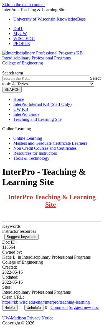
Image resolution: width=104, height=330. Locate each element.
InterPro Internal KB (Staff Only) (42, 104)
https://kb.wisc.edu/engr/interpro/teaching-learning (46, 302)
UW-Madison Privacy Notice (27, 318)
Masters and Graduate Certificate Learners (50, 143)
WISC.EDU (24, 38)
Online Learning (27, 138)
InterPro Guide (26, 114)
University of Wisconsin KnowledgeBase (49, 19)
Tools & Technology (31, 158)
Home (18, 99)
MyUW (20, 33)
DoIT (18, 28)
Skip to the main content (23, 4)
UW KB (20, 109)
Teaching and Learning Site (37, 119)
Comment (59, 307)
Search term (12, 73)
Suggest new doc (84, 307)
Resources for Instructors (35, 153)
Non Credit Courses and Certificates (45, 148)
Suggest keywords (21, 237)
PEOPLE (21, 43)
